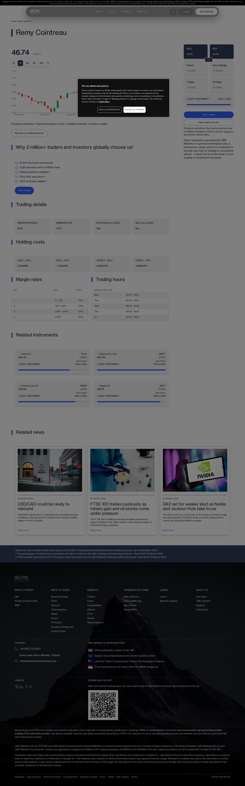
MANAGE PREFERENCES (109, 110)
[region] (123, 98)
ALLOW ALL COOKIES (134, 110)
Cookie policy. (104, 102)
